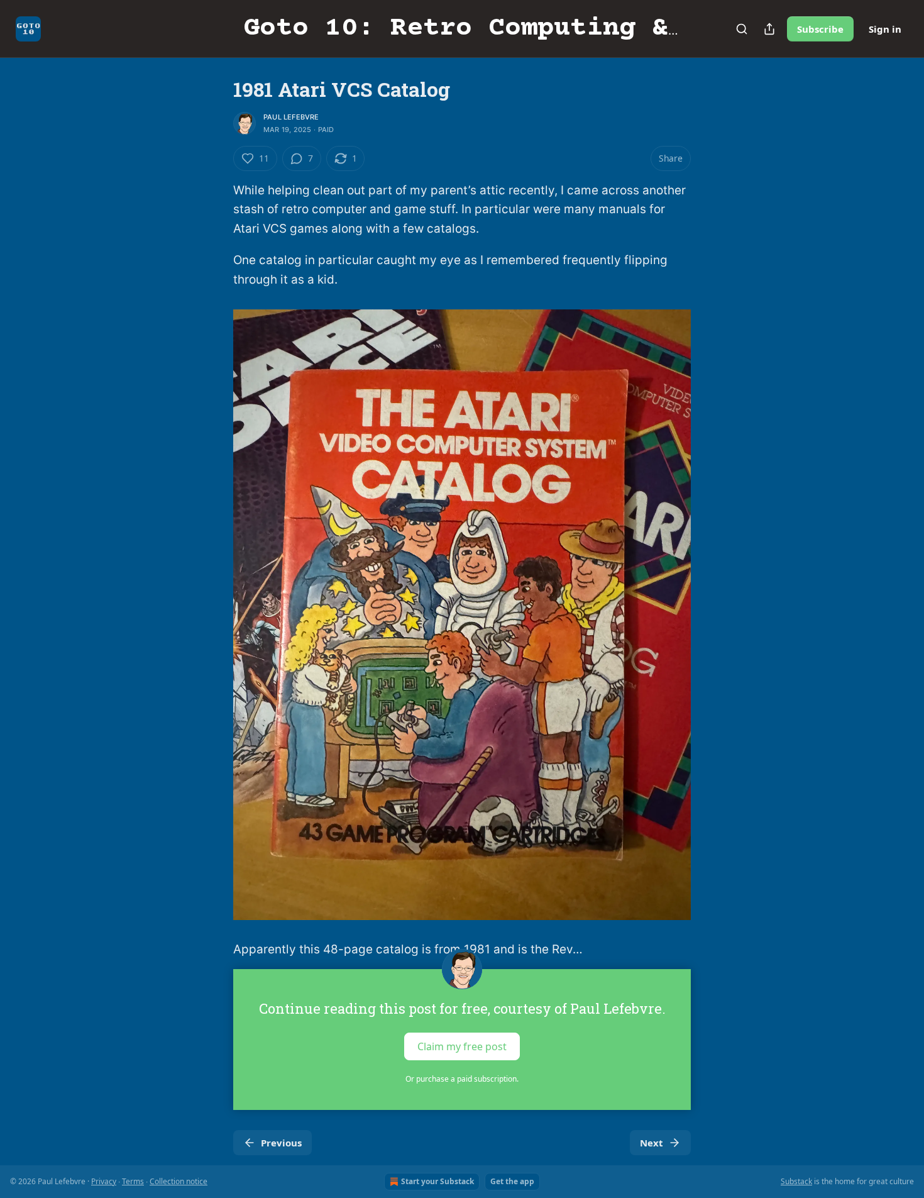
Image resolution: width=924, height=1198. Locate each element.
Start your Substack (437, 1181)
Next (651, 1142)
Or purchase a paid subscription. (462, 1078)
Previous (281, 1142)
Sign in (885, 29)
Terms (133, 1181)
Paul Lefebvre (291, 117)
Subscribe (820, 29)
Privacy (103, 1181)
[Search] (741, 29)
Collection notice (178, 1181)
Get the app (512, 1181)
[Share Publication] (769, 29)
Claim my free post (462, 1046)
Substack (796, 1181)
